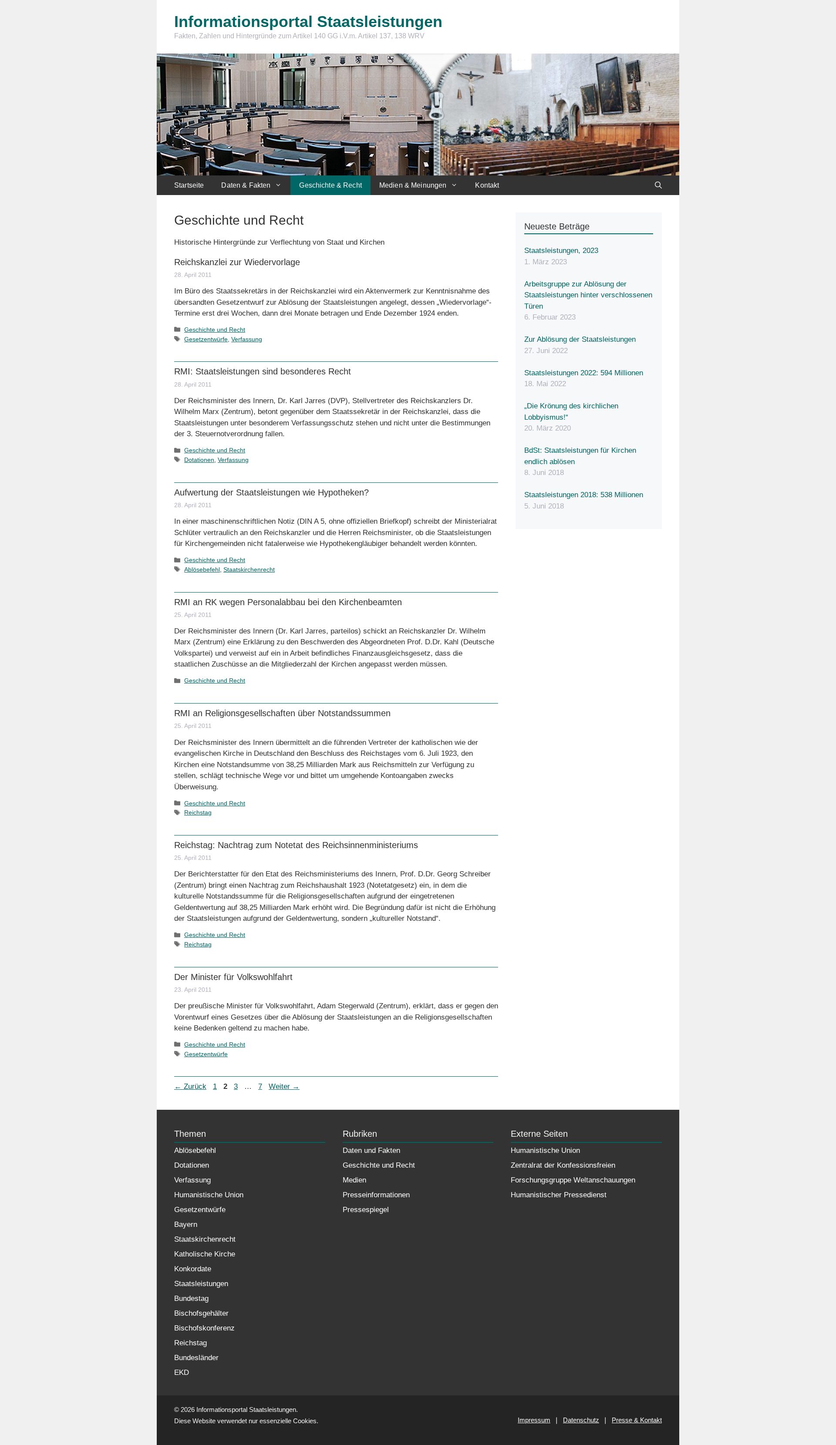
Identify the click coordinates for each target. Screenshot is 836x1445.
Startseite (189, 185)
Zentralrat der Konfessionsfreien (563, 1165)
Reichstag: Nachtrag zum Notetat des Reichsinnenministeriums (296, 845)
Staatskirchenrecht (249, 569)
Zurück (190, 1086)
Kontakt (487, 185)
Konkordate (192, 1269)
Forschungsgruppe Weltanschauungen (573, 1180)
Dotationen (199, 459)
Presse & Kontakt (637, 1420)
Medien (354, 1180)
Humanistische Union (208, 1195)
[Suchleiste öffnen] (658, 185)
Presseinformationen (376, 1195)
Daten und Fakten (371, 1150)
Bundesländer (196, 1358)
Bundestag (191, 1298)
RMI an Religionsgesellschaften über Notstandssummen (282, 713)
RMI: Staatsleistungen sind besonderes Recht (262, 371)
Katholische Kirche (204, 1254)
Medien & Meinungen (413, 185)
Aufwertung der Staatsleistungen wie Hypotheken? (271, 492)
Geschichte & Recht (330, 185)
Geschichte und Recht (214, 329)
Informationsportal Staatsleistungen (308, 21)
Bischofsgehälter (201, 1313)
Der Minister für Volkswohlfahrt (233, 977)
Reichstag (198, 812)
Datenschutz (581, 1420)
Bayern (185, 1224)
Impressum (534, 1420)
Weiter (284, 1086)
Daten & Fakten (245, 185)
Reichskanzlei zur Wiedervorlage (237, 262)
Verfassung (246, 339)
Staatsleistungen (201, 1284)
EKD (181, 1372)
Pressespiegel (366, 1210)
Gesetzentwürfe (206, 339)
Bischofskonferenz (204, 1328)
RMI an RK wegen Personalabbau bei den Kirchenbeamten (288, 602)
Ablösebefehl (202, 569)
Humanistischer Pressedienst (559, 1195)
